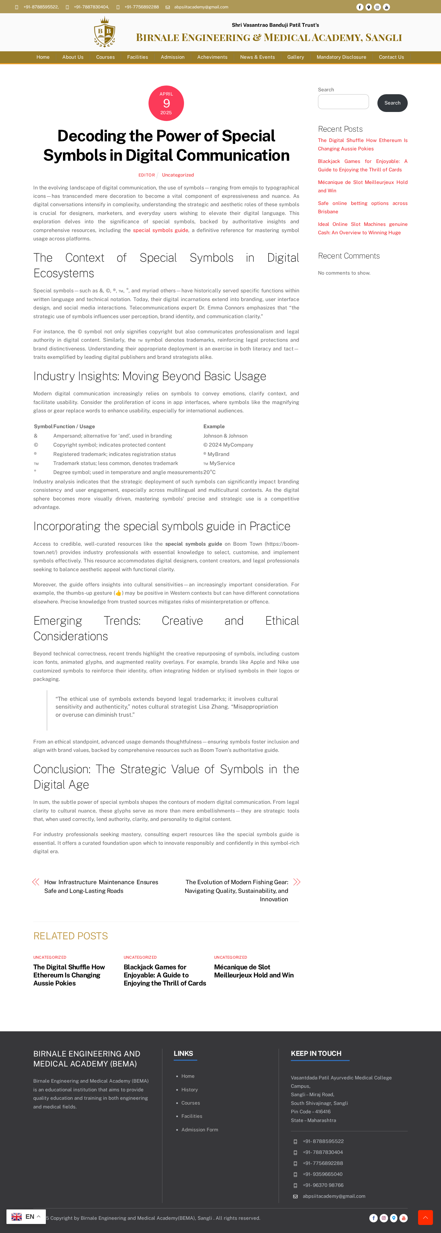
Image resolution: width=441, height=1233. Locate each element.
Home (43, 57)
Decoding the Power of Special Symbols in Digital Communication (166, 145)
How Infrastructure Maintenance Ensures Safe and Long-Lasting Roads (101, 886)
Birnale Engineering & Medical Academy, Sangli (269, 37)
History (189, 1089)
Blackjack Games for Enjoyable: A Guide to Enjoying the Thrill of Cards (165, 975)
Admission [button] (173, 57)
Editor (146, 175)
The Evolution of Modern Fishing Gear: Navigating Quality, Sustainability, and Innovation (236, 891)
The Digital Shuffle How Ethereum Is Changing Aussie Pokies (69, 975)
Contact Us (391, 57)
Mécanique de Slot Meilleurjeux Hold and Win (253, 971)
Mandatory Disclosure (341, 57)
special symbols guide (161, 230)
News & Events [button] (257, 57)
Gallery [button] (295, 57)
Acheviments (212, 57)
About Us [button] (73, 57)
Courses (105, 57)
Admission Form (199, 1129)
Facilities (137, 57)
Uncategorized (178, 174)
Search (326, 89)
